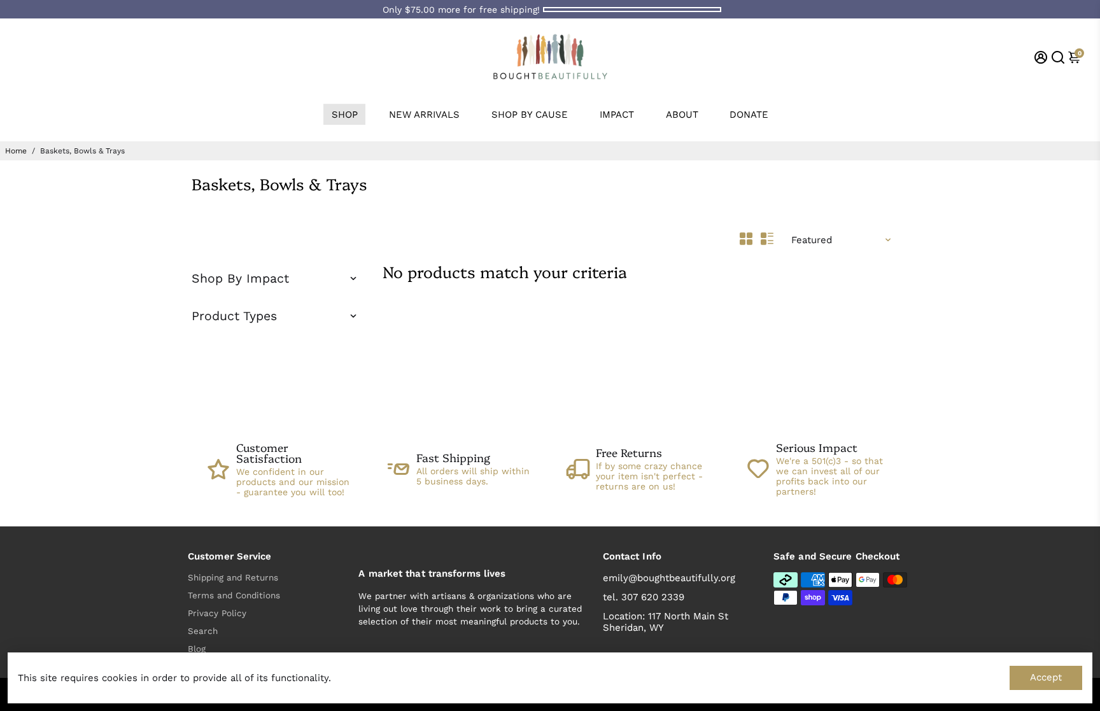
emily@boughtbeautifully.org (669, 578)
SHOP (345, 114)
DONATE (749, 114)
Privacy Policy (217, 613)
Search (203, 631)
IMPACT (617, 114)
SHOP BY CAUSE (529, 114)
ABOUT (682, 114)
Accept (1046, 677)
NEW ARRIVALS (424, 114)
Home (16, 150)
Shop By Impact (240, 278)
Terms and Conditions (234, 595)
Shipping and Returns (233, 577)
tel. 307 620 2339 (643, 597)
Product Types (234, 316)
